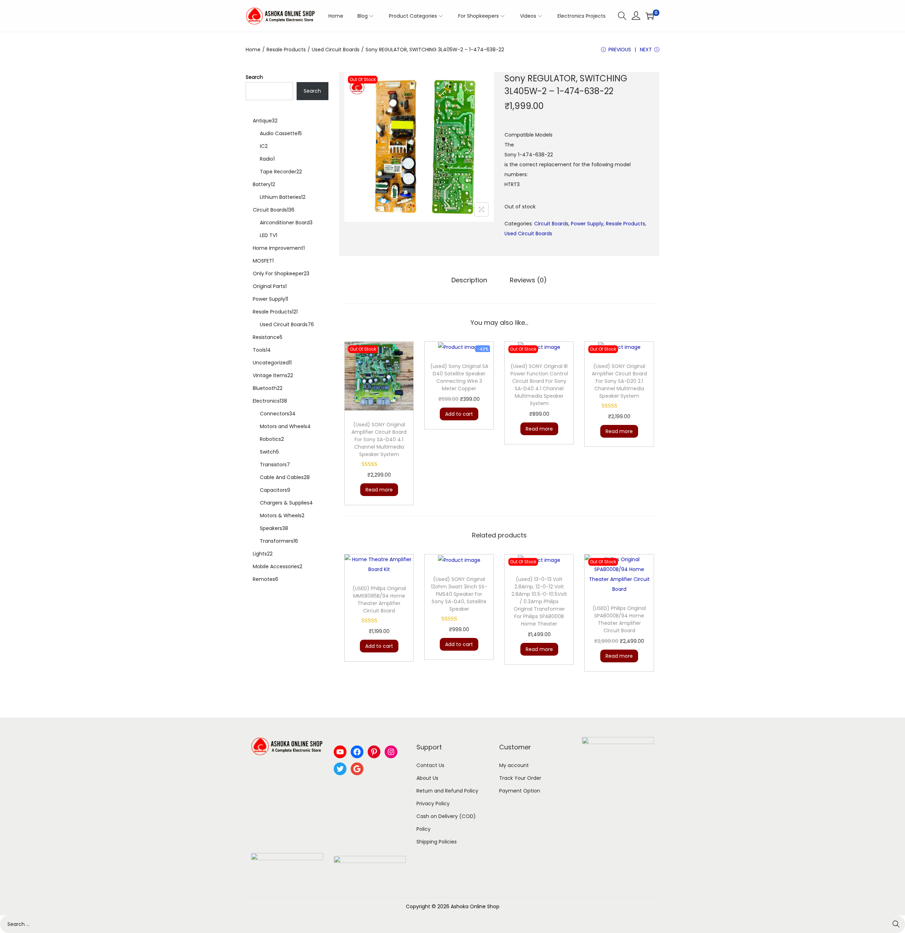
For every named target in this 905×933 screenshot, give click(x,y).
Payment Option (519, 790)
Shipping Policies (436, 841)
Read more (379, 489)
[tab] (469, 280)
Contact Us (430, 765)
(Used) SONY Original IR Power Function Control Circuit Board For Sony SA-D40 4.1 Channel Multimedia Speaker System (539, 385)
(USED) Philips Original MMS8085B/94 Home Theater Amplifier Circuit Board (379, 599)
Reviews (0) (528, 280)
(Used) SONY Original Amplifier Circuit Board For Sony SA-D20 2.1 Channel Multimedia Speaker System (619, 381)
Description (469, 280)
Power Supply (587, 223)
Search (254, 77)
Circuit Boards (551, 223)
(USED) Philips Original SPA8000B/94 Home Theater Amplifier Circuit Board (619, 619)
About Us (427, 778)
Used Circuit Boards (336, 49)
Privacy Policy (433, 803)
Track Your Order (520, 778)
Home (253, 49)
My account (514, 765)
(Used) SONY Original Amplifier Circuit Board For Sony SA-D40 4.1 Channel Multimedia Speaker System (379, 439)
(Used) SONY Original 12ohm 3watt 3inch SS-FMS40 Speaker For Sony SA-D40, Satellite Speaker (459, 594)
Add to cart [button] (459, 413)
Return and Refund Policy (447, 790)
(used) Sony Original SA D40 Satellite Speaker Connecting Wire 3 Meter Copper (459, 377)
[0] (650, 16)
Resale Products (286, 49)
